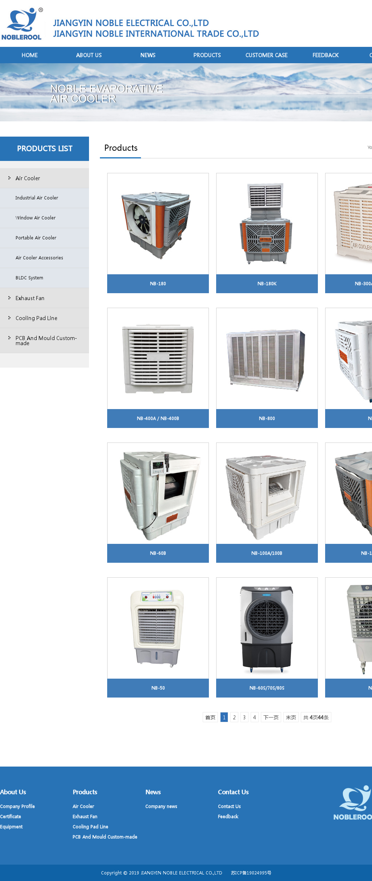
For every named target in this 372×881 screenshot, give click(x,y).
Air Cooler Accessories (39, 258)
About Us (89, 54)
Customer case (267, 54)
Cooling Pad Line (36, 318)
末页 (291, 717)
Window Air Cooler (36, 218)
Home (30, 54)
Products (207, 54)
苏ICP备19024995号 (251, 873)
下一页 (271, 717)
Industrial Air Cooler (37, 198)
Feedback (326, 54)
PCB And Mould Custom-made (46, 340)
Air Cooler (28, 178)
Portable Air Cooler (36, 238)
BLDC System (29, 278)
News (148, 54)
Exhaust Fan (30, 298)
